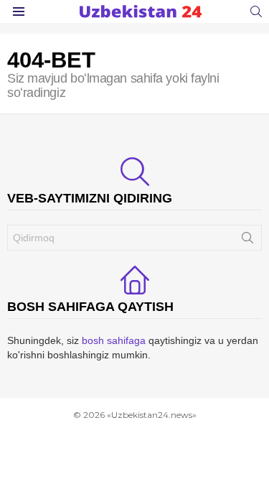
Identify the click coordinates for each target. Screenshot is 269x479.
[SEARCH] (256, 11)
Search (247, 240)
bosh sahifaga (114, 340)
